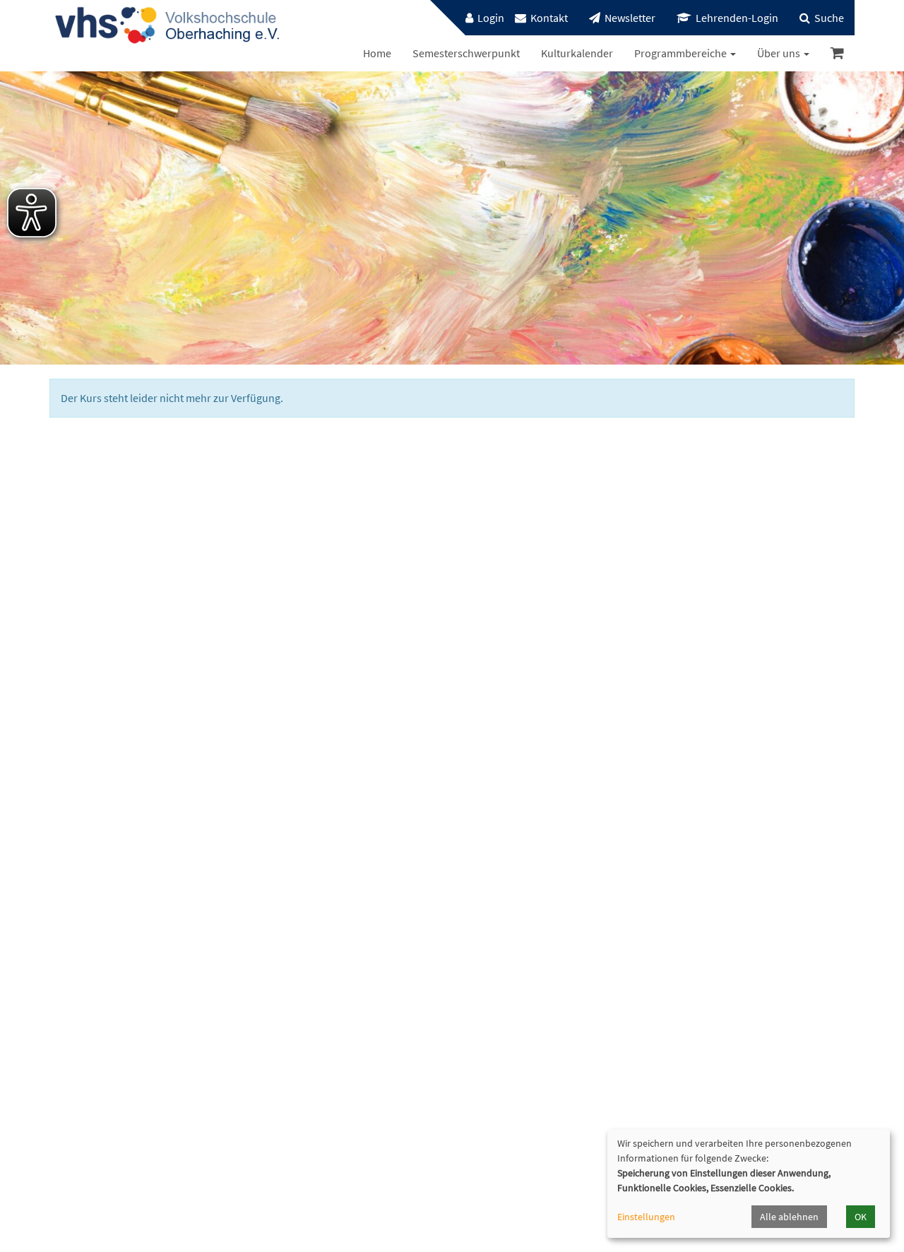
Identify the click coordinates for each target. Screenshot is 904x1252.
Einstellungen (646, 1216)
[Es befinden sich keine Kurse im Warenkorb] (837, 53)
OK (861, 1216)
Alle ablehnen (789, 1216)
